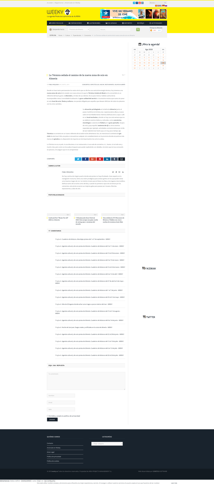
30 (149, 55)
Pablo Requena (54, 84)
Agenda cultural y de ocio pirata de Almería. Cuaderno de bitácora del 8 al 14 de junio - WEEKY (92, 320)
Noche (102, 84)
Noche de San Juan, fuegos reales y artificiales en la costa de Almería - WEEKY (87, 327)
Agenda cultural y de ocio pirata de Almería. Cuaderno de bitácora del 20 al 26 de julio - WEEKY (93, 355)
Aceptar (165, 483)
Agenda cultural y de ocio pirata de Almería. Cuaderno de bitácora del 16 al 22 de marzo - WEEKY (93, 267)
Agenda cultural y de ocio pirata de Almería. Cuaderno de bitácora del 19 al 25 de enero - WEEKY (93, 253)
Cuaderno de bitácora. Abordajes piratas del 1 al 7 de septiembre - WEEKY (86, 239)
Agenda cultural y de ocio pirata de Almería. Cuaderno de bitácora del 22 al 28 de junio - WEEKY (93, 334)
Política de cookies (53, 461)
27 (135, 55)
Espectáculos (94, 84)
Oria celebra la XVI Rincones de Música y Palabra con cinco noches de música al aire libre (113, 220)
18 (140, 63)
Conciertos (86, 84)
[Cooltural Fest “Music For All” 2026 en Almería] (59, 207)
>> (163, 49)
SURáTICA (156, 471)
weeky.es (55, 471)
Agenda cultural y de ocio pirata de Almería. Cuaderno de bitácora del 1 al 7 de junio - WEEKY (92, 290)
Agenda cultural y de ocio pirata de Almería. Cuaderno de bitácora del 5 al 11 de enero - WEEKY (93, 246)
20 (149, 63)
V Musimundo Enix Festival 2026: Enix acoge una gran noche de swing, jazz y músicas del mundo (87, 221)
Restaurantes (109, 84)
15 (158, 60)
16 (163, 60)
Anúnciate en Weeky (72, 3)
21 (153, 63)
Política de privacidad (54, 457)
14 (153, 60)
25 (140, 65)
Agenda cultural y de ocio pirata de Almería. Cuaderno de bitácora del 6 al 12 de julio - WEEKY (92, 348)
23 (163, 63)
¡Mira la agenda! (150, 44)
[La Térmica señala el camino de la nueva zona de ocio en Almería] (86, 57)
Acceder (50, 3)
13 (149, 60)
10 (135, 60)
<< (135, 49)
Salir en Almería (120, 84)
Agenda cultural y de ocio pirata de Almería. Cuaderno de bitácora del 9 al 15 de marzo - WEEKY (93, 260)
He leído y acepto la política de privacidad (64, 416)
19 (144, 63)
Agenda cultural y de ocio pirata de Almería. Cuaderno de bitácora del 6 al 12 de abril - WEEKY (92, 274)
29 (144, 55)
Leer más (174, 483)
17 (124, 75)
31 (153, 55)
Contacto (50, 443)
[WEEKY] (63, 13)
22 (158, 63)
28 (140, 55)
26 (144, 65)
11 (140, 60)
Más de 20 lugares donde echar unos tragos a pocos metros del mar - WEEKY (87, 304)
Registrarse (59, 3)
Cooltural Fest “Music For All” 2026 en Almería (58, 219)
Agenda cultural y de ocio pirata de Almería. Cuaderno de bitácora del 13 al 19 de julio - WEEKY (93, 341)
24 (135, 65)
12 (144, 60)
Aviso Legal (50, 452)
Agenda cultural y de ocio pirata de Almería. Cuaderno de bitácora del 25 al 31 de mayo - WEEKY (93, 297)
